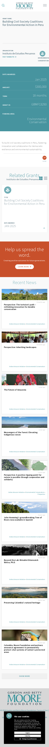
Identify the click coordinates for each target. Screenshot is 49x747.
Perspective (41, 494)
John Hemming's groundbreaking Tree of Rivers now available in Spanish (23, 518)
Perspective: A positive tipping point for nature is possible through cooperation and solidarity (24, 477)
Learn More (24, 267)
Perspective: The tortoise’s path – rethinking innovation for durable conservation (20, 307)
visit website (9, 57)
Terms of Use (42, 710)
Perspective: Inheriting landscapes (20, 347)
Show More (24, 676)
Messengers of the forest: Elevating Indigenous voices (20, 433)
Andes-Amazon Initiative (17, 324)
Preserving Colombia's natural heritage (22, 603)
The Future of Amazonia (15, 390)
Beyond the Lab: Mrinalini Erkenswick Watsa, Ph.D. (21, 561)
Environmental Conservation (35, 324)
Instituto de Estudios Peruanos (19, 53)
